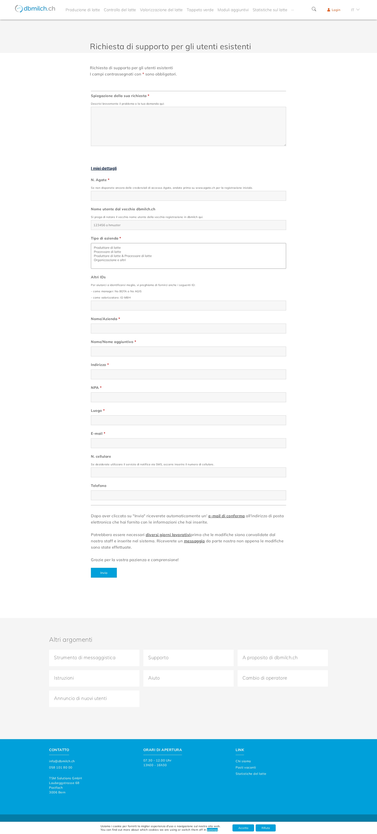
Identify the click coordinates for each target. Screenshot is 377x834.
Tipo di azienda (106, 238)
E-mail (98, 434)
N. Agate (100, 180)
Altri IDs (98, 277)
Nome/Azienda (105, 319)
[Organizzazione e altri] (188, 260)
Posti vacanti (246, 767)
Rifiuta (266, 828)
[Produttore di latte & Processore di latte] (188, 256)
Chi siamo (243, 761)
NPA (96, 388)
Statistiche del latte (251, 774)
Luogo (98, 411)
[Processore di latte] (188, 252)
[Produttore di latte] (188, 248)
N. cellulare (101, 456)
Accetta (243, 828)
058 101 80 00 (60, 767)
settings (212, 829)
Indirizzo (100, 365)
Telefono (98, 486)
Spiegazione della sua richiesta (120, 96)
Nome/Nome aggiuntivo (113, 342)
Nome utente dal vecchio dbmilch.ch (123, 209)
